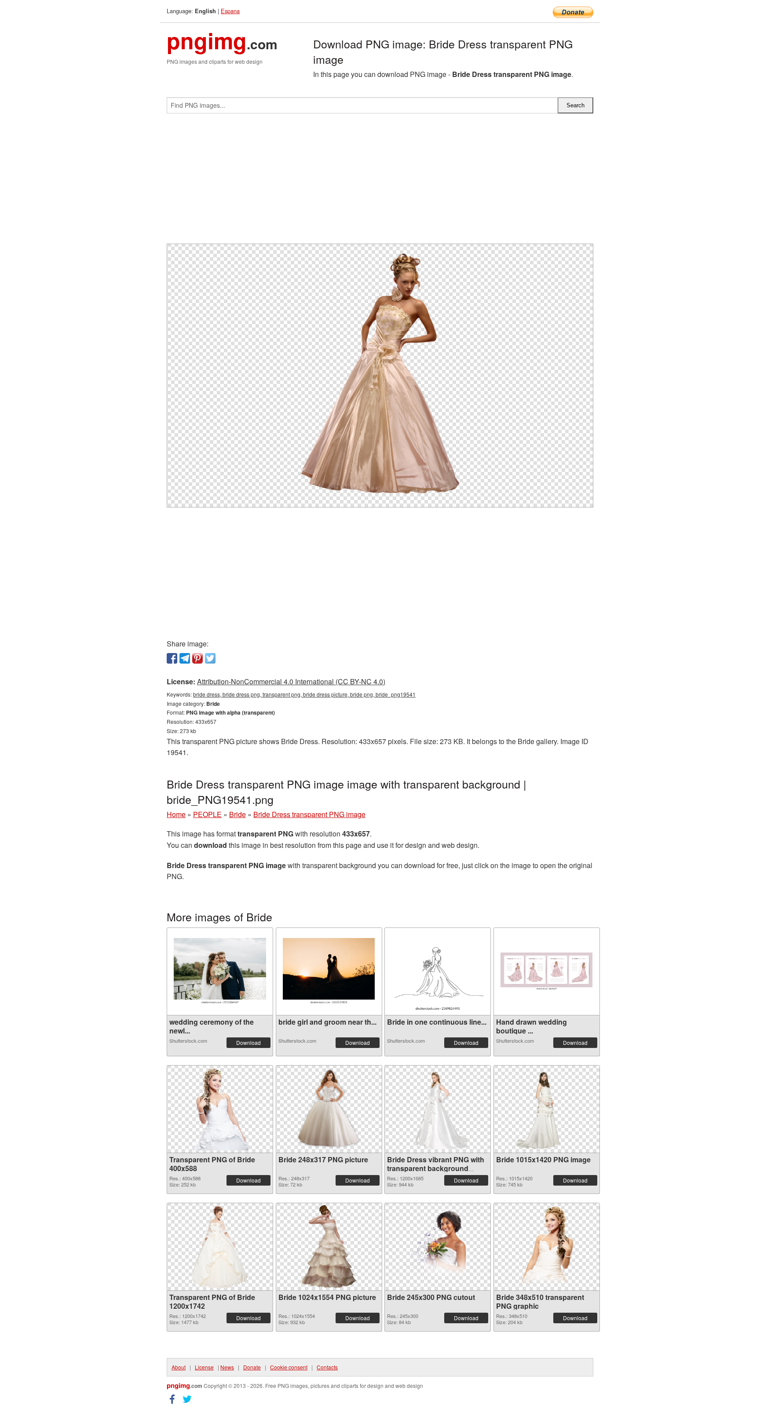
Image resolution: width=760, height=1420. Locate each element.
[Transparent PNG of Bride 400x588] (219, 1109)
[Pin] (197, 658)
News (227, 1367)
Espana (230, 11)
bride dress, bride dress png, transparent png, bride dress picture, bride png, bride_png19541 (304, 694)
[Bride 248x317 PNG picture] (328, 1109)
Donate (252, 1367)
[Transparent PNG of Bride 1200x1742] (219, 1247)
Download (248, 1042)
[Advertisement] (380, 182)
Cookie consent (288, 1367)
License (204, 1367)
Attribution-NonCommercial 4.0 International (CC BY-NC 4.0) (291, 681)
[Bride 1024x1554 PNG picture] (328, 1247)
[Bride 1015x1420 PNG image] (546, 1109)
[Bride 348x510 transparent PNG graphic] (546, 1247)
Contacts (327, 1367)
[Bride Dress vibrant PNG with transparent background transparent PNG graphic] (438, 1109)
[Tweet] (210, 658)
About (179, 1367)
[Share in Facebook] (172, 658)
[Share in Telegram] (184, 658)
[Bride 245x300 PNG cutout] (438, 1247)
